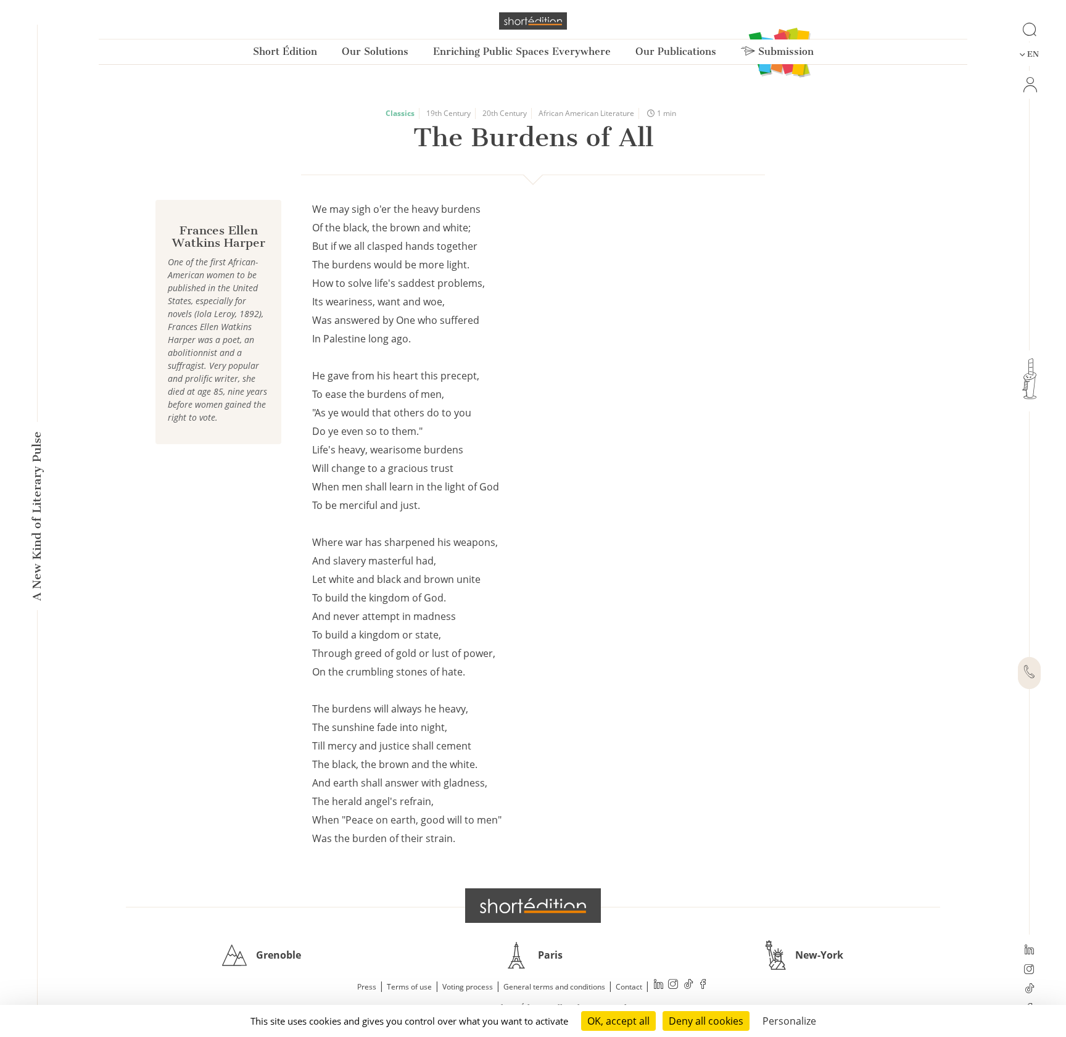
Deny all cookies (706, 1021)
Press (366, 986)
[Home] (533, 21)
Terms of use (409, 986)
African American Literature (586, 113)
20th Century (504, 113)
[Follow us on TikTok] (1029, 989)
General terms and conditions (554, 986)
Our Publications (675, 51)
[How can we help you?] (1029, 673)
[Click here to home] (533, 905)
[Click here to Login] (1029, 85)
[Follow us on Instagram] (1029, 970)
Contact (629, 986)
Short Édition (285, 51)
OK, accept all (618, 1021)
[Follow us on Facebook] (703, 985)
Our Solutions (375, 51)
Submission (784, 51)
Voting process (467, 986)
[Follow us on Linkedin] (1029, 951)
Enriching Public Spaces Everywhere (522, 51)
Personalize (789, 1021)
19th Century (448, 113)
